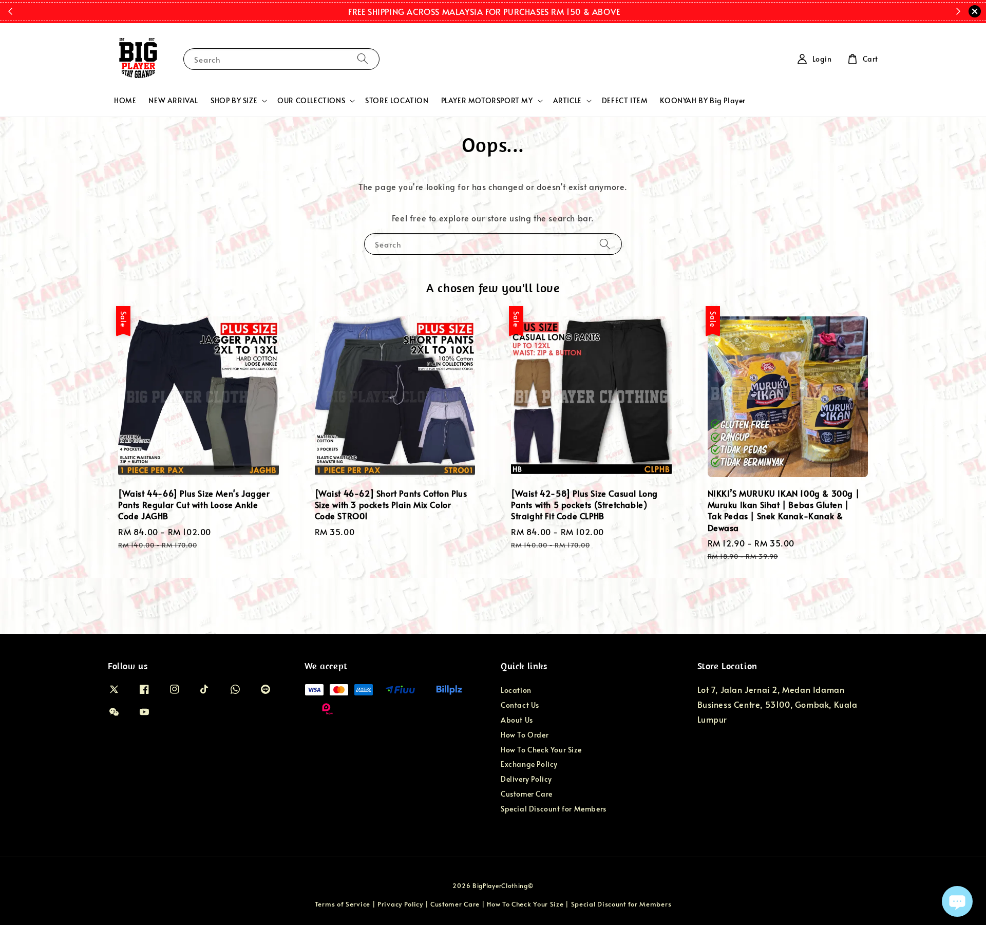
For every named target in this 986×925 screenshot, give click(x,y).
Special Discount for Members (553, 809)
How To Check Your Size (541, 749)
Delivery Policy (526, 779)
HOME (125, 100)
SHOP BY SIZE (234, 100)
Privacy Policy (400, 904)
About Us (517, 720)
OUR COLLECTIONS (311, 100)
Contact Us (520, 705)
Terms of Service (342, 904)
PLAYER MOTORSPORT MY (487, 100)
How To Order (524, 735)
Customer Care (527, 794)
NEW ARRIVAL (173, 100)
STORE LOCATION (396, 100)
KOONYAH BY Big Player (703, 100)
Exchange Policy (529, 764)
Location (516, 690)
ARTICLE (567, 100)
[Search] (362, 59)
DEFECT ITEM (625, 100)
